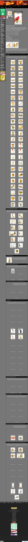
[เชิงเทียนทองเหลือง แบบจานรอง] (10, 13)
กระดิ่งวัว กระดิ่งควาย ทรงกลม (13, 437)
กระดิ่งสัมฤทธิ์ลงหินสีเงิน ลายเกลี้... (13, 248)
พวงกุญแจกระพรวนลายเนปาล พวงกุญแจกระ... (21, 490)
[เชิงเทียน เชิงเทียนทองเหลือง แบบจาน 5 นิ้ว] (7, 17)
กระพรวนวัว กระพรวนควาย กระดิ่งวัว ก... (20, 437)
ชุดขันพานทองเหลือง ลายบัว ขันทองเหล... (20, 100)
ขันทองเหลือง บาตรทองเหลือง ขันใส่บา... (20, 195)
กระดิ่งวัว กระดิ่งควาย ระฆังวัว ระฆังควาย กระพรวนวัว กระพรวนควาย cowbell (16, 426)
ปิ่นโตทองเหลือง (13, 112)
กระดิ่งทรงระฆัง (21, 230)
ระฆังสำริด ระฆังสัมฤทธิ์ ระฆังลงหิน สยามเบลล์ (12, 264)
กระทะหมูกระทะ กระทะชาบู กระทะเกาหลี (12, 118)
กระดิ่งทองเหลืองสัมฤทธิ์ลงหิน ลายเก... (20, 218)
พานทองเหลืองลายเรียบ (13, 207)
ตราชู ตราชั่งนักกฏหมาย (13, 195)
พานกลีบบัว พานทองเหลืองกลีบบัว (20, 94)
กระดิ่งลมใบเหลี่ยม (20, 236)
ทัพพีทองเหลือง (21, 106)
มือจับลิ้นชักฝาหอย (20, 189)
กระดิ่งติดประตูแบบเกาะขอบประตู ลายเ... (20, 324)
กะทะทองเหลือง (21, 112)
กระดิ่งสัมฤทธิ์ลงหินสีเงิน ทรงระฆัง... (20, 242)
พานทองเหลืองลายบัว (20, 201)
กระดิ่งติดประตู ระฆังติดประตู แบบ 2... (20, 312)
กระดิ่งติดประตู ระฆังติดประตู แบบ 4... (20, 318)
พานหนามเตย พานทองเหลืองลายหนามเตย (13, 100)
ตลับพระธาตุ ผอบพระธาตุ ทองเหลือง (20, 183)
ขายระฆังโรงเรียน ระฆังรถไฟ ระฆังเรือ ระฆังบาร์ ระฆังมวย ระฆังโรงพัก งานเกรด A (16, 281)
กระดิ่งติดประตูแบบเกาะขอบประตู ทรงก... (20, 330)
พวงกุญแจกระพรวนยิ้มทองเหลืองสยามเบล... (13, 490)
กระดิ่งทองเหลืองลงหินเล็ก (20, 248)
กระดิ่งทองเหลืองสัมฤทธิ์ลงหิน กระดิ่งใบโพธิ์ (12, 209)
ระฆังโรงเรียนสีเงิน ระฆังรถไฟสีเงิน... (13, 294)
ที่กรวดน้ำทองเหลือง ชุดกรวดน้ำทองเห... (20, 136)
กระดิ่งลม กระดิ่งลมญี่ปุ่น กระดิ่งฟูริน (11, 379)
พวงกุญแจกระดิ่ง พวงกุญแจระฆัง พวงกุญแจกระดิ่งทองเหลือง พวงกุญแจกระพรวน (16, 444)
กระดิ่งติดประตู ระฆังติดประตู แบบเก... (20, 336)
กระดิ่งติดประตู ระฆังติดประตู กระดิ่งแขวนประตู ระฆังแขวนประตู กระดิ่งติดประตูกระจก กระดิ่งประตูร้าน (17, 302)
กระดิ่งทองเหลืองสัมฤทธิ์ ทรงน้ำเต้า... (13, 242)
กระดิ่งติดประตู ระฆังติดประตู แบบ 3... (13, 318)
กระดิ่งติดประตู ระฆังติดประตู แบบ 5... (13, 324)
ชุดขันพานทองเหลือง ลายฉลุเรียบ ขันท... (12, 106)
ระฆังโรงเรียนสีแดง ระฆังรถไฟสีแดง (21, 294)
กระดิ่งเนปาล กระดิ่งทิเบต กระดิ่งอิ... (20, 224)
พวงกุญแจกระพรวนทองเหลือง (17, 502)
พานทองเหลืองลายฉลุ (20, 207)
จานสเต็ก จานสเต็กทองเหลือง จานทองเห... (20, 130)
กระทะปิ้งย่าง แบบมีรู (20, 118)
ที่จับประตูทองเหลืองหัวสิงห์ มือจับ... (13, 189)
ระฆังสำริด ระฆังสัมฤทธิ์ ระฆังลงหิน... (13, 279)
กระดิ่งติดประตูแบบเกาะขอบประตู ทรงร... (13, 330)
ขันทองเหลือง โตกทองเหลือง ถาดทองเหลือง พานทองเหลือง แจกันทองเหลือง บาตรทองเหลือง (17, 54)
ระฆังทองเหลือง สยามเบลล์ (10, 255)
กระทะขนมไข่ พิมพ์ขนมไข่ (13, 130)
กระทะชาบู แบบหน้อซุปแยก (20, 124)
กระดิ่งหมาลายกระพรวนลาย (17, 424)
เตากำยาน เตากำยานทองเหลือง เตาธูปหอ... (13, 136)
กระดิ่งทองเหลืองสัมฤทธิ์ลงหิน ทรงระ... (13, 218)
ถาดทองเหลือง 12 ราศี (13, 94)
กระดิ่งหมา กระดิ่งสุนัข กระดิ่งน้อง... (13, 412)
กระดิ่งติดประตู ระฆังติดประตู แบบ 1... (13, 312)
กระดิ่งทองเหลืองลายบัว (13, 236)
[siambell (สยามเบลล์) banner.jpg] (9, 17)
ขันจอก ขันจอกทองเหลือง (13, 201)
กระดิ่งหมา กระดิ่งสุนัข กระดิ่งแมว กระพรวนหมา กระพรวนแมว (14, 396)
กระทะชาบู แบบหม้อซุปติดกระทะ (13, 124)
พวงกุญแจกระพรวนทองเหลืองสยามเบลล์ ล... (13, 496)
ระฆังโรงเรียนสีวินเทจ (17, 300)
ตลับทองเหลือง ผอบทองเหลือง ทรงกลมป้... (13, 183)
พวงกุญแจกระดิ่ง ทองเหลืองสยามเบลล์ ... (12, 484)
